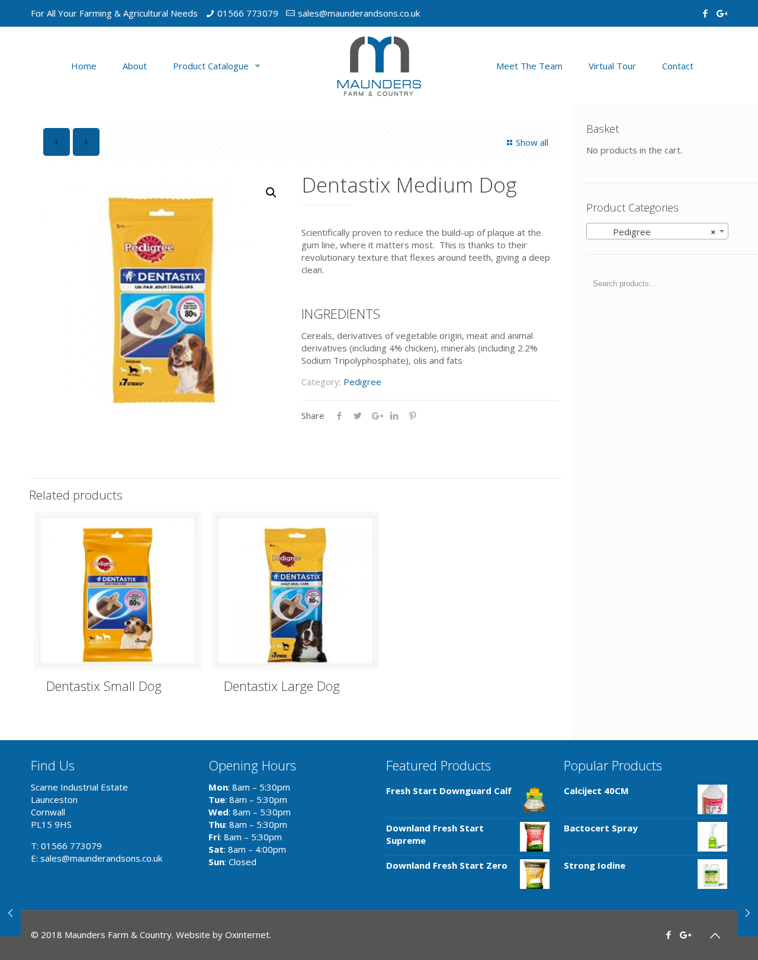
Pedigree (362, 382)
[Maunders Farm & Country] (379, 65)
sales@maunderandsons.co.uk (359, 13)
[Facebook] (705, 13)
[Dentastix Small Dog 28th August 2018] (10, 912)
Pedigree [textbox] (654, 232)
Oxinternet (247, 934)
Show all (532, 142)
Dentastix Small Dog (104, 686)
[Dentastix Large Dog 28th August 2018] (747, 912)
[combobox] (657, 231)
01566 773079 (247, 13)
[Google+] (721, 13)
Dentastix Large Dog (282, 686)
